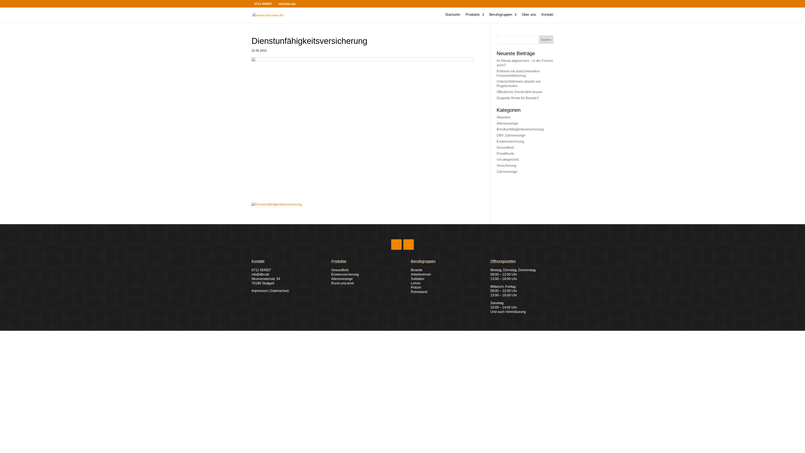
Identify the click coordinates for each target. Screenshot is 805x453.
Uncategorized (507, 159)
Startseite (452, 15)
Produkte (473, 15)
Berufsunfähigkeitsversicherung (520, 129)
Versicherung (506, 165)
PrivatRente (505, 153)
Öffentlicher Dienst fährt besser (519, 92)
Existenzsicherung (510, 141)
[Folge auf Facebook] (396, 244)
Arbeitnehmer (421, 274)
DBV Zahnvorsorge (511, 135)
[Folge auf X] (408, 244)
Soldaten (417, 279)
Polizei (416, 287)
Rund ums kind (342, 283)
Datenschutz (279, 291)
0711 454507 (261, 270)
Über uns (529, 15)
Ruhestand (419, 292)
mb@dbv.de (260, 274)
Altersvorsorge (507, 123)
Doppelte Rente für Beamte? (518, 98)
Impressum (260, 291)
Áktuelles (503, 117)
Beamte (416, 270)
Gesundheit (505, 147)
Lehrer (416, 283)
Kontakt (547, 15)
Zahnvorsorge (507, 171)
